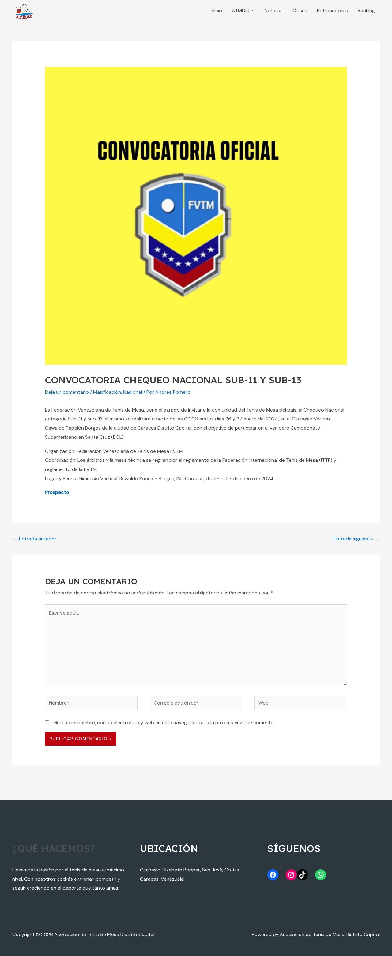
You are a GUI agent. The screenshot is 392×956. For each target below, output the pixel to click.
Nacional (132, 392)
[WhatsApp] (320, 874)
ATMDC (240, 10)
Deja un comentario (67, 392)
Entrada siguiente (356, 539)
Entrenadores (332, 10)
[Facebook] (272, 874)
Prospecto (57, 492)
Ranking (366, 10)
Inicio (216, 10)
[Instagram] (291, 874)
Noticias (274, 10)
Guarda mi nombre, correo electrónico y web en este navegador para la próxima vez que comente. (163, 722)
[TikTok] (302, 874)
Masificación (107, 392)
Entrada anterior (34, 539)
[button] (252, 10)
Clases (299, 10)
